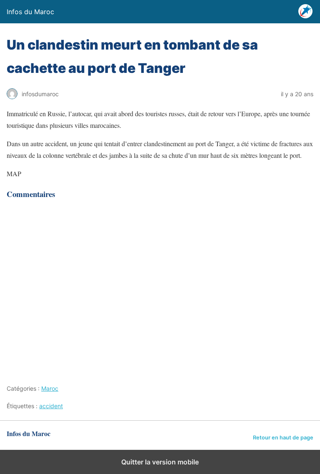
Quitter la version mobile (160, 462)
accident (51, 405)
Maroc (49, 388)
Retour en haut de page (283, 437)
